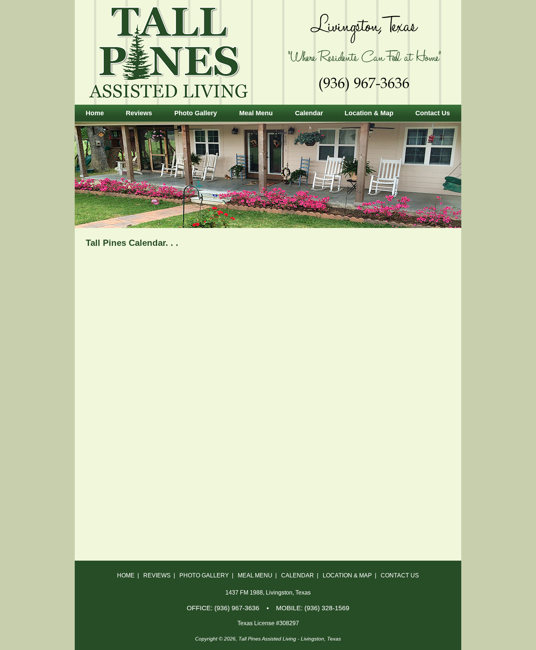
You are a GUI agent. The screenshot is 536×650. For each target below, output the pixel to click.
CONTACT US (400, 575)
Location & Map (369, 113)
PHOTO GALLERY (204, 575)
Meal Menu (256, 113)
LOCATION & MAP (347, 575)
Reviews (139, 113)
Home (95, 113)
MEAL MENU (255, 575)
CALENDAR (297, 575)
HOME (126, 575)
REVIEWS (157, 575)
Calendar (309, 113)
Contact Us (432, 113)
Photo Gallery (195, 113)
